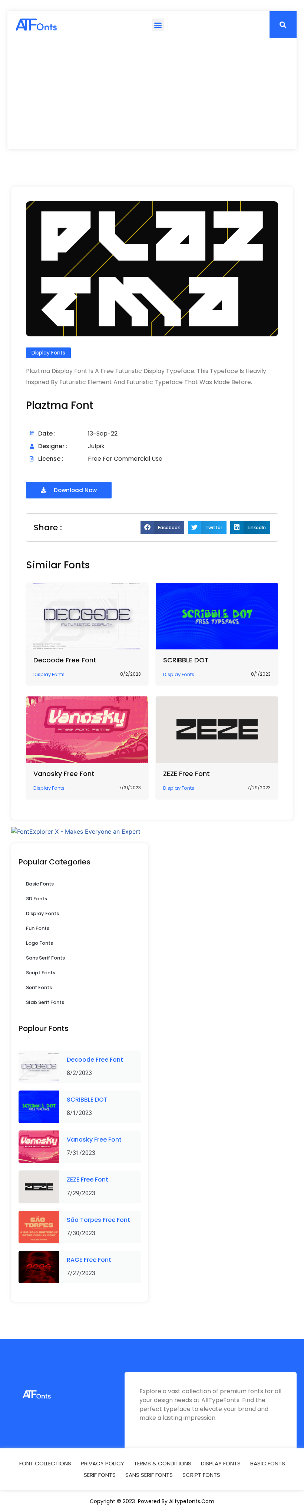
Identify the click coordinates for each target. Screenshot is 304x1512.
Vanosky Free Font (64, 773)
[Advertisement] (152, 93)
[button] (158, 25)
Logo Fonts (39, 943)
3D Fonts (36, 898)
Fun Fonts (37, 928)
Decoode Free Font (64, 660)
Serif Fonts (39, 987)
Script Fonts (40, 972)
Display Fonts (42, 913)
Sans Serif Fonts (45, 957)
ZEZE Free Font (186, 773)
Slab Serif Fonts (45, 1002)
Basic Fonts (40, 883)
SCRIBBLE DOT (186, 660)
